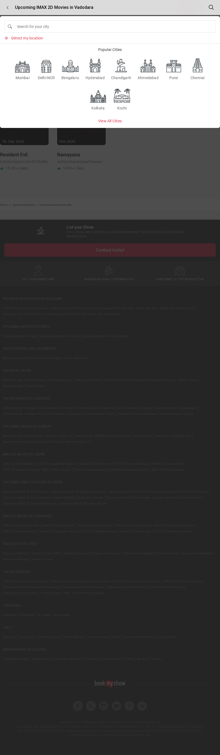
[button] (7, 7)
